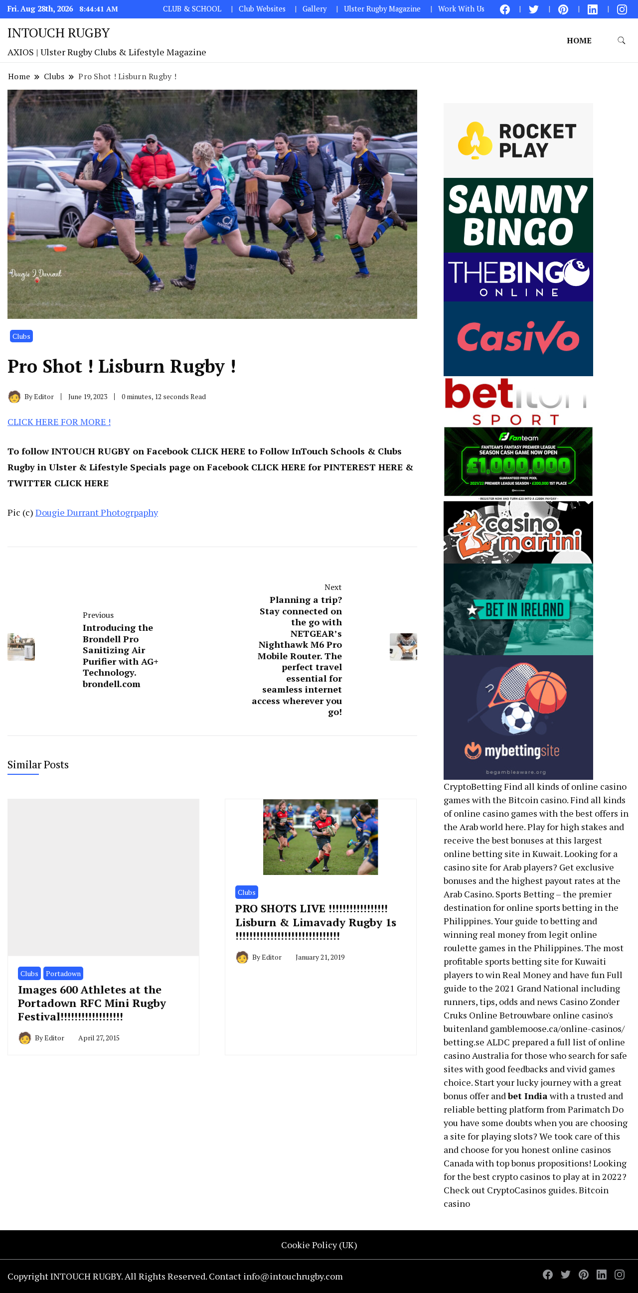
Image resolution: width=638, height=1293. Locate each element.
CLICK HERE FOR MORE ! (59, 422)
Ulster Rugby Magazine (382, 8)
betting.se (464, 1042)
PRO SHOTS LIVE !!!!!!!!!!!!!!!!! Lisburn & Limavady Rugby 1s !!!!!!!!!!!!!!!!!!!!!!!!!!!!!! (315, 922)
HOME (579, 40)
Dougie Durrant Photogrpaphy (96, 512)
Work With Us (461, 8)
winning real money (484, 934)
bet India (528, 1096)
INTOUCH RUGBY (58, 32)
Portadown (63, 973)
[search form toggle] (622, 40)
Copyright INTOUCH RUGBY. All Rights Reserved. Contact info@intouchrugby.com (175, 1276)
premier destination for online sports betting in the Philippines (531, 907)
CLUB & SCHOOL (192, 8)
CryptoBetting (473, 786)
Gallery (314, 8)
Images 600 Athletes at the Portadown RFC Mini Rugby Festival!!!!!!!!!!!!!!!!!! (92, 1003)
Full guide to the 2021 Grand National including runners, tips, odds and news (533, 988)
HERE (233, 451)
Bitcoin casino (537, 800)
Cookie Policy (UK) (319, 1245)
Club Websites (262, 8)
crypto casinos (521, 1176)
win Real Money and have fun (545, 975)
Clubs (21, 336)
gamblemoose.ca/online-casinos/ (557, 1028)
